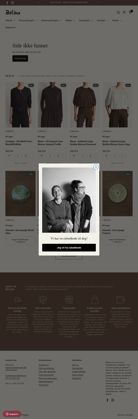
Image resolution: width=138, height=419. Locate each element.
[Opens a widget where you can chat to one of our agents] (12, 414)
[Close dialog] (96, 167)
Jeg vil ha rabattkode (69, 247)
